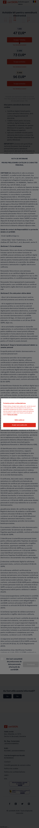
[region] (19, 414)
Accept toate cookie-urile (19, 425)
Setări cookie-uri (19, 420)
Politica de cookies (12, 414)
